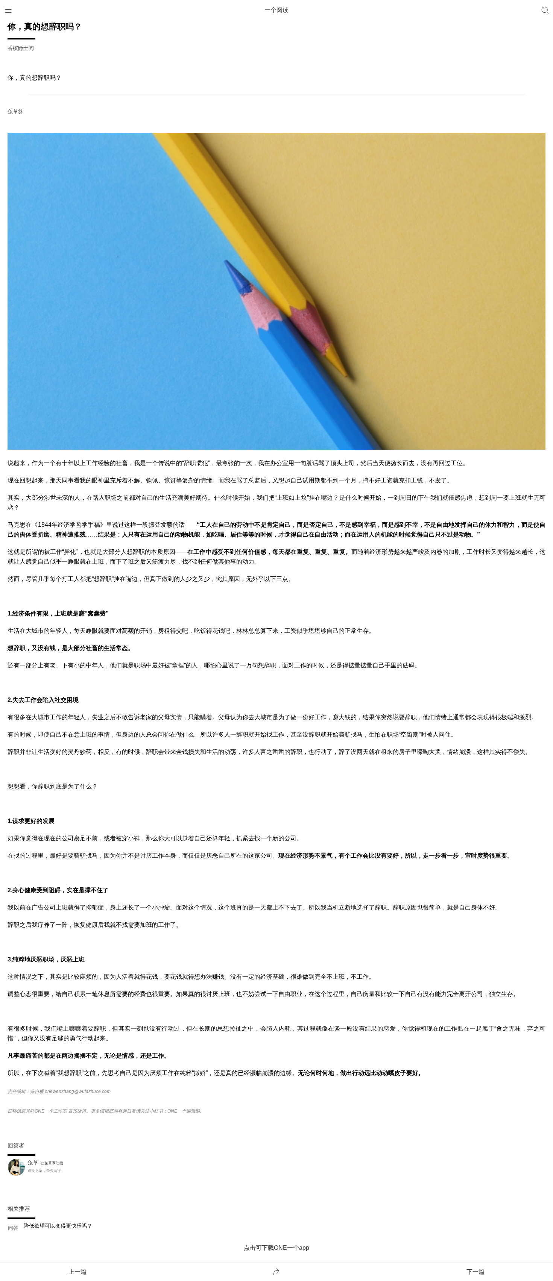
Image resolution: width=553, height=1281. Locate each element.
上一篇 (77, 1272)
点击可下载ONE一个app (276, 1248)
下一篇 (475, 1272)
